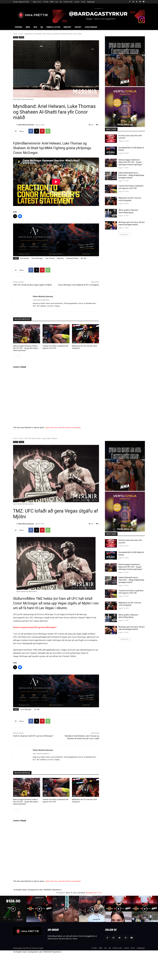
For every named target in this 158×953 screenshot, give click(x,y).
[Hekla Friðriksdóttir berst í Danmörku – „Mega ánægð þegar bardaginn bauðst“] (111, 176)
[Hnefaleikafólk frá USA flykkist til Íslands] (111, 151)
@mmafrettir (94, 892)
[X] (136, 1)
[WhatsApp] (47, 131)
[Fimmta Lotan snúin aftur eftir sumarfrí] (111, 138)
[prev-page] (14, 356)
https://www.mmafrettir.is (41, 300)
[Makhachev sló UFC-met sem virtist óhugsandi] (85, 333)
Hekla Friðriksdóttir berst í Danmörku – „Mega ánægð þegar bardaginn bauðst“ (131, 175)
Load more (124, 234)
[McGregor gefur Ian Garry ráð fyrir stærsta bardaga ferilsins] (111, 225)
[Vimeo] (140, 1)
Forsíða (21, 37)
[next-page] (18, 356)
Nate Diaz (60, 258)
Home (15, 34)
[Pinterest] (42, 131)
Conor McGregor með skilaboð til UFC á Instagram (78, 285)
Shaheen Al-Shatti (72, 258)
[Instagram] (133, 1)
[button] (142, 27)
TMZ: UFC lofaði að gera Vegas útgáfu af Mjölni (32, 285)
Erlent (21, 34)
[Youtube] (143, 1)
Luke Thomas (50, 258)
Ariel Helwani (24, 258)
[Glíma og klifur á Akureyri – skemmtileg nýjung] (111, 213)
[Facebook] (129, 1)
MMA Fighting (55, 148)
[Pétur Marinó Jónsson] (14, 124)
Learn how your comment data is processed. (63, 427)
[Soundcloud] (119, 937)
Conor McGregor (37, 258)
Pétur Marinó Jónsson (26, 125)
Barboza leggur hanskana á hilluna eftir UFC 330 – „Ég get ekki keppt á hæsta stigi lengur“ (25, 348)
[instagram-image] (13, 909)
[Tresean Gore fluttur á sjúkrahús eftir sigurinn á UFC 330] (56, 333)
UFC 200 (83, 258)
